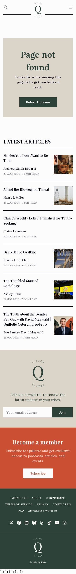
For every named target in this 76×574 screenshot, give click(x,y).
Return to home (38, 102)
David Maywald (32, 332)
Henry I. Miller (13, 197)
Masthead (19, 498)
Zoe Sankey (11, 332)
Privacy (43, 504)
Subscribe (38, 473)
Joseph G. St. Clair (16, 260)
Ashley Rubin (12, 294)
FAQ (21, 510)
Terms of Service (19, 504)
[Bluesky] (34, 522)
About (37, 498)
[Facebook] (19, 522)
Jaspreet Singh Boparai (19, 169)
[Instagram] (64, 522)
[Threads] (41, 522)
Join (62, 412)
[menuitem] (19, 498)
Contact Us (62, 504)
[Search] (5, 7)
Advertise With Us (43, 510)
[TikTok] (49, 522)
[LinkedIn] (26, 522)
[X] (11, 522)
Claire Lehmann (14, 231)
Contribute (55, 498)
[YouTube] (57, 522)
